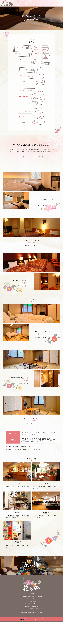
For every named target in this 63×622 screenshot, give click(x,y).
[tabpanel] (16, 200)
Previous (2, 201)
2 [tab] (28, 208)
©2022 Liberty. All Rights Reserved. (33, 619)
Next (30, 201)
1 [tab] (26, 208)
